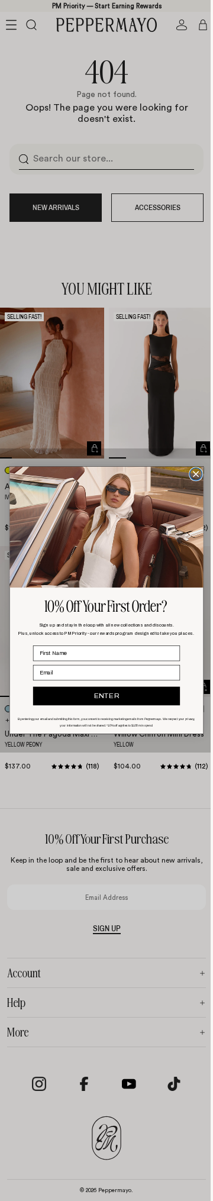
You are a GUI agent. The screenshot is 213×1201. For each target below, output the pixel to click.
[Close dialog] (193, 474)
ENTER (104, 696)
